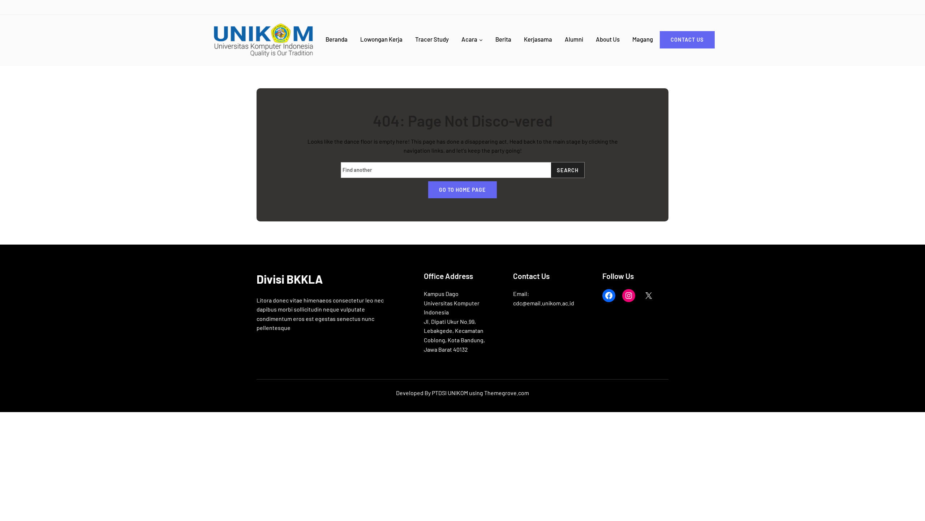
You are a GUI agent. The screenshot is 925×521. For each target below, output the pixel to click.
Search (567, 170)
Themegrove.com (506, 392)
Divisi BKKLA (290, 279)
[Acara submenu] (481, 40)
